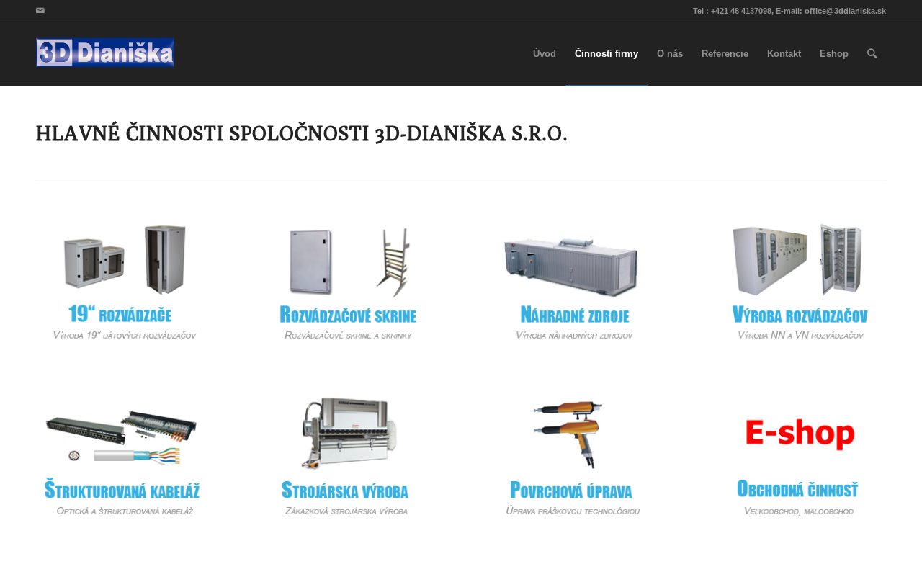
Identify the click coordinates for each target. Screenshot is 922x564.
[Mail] (40, 11)
